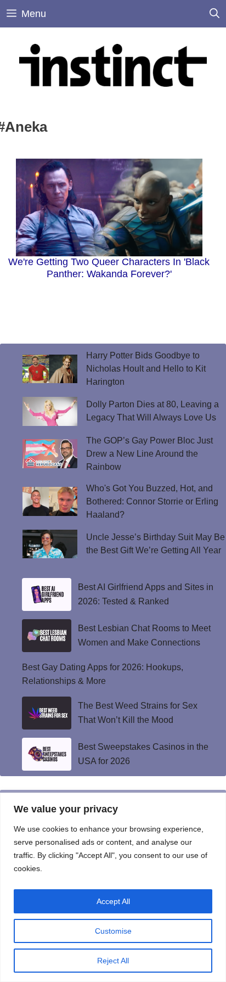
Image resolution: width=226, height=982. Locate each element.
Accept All (113, 901)
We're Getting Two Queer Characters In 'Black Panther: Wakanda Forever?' (109, 267)
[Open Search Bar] (214, 14)
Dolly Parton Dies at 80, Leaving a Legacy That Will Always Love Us (152, 411)
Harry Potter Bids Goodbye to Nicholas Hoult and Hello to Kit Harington (146, 368)
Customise (113, 931)
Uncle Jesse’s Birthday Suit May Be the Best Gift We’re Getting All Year (155, 543)
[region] (113, 887)
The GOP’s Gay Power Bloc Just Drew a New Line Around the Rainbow (149, 454)
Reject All (113, 960)
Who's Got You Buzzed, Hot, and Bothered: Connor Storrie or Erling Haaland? (152, 501)
